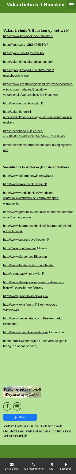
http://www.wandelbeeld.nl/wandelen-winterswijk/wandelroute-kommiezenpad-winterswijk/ (31, 198)
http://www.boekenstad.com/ (22, 318)
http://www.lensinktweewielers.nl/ (25, 332)
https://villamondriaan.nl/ (19, 248)
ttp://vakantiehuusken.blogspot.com (29, 61)
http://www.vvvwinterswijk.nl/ (23, 103)
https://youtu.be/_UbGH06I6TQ (24, 44)
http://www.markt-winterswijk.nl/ (25, 184)
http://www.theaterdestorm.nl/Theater (28, 265)
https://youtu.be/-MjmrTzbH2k (23, 53)
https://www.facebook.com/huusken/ (28, 36)
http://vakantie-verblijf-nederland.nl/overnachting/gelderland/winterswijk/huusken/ (37, 117)
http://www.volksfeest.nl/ (20, 304)
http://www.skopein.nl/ (18, 256)
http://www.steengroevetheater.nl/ (26, 239)
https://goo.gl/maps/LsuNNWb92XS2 (28, 70)
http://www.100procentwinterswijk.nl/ (28, 175)
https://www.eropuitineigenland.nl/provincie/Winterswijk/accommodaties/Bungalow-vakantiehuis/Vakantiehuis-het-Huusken (38, 89)
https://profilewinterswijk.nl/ (21, 341)
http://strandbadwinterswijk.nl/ (23, 273)
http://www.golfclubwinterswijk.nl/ (25, 296)
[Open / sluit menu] (71, 4)
